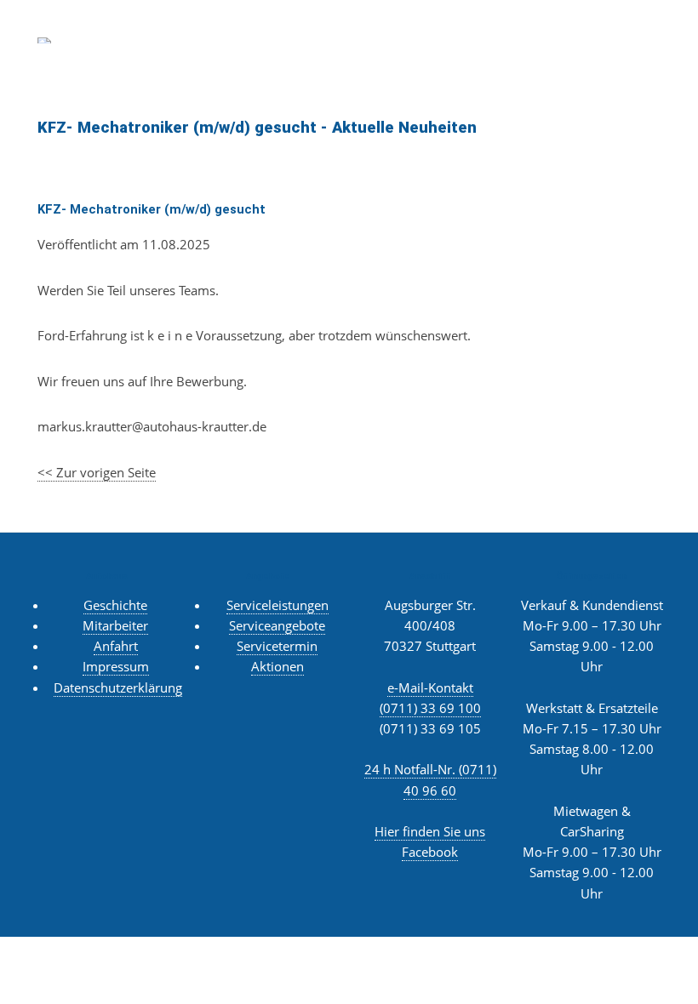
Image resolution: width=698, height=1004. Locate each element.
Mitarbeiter (115, 625)
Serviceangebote (277, 625)
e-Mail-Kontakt (430, 687)
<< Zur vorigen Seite (96, 472)
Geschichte (115, 604)
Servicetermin (277, 645)
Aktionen (277, 666)
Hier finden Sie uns (430, 831)
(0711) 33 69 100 (430, 707)
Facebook (430, 851)
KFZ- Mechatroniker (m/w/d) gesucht (151, 209)
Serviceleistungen (277, 604)
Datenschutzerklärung (118, 687)
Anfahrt (116, 645)
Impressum (116, 666)
